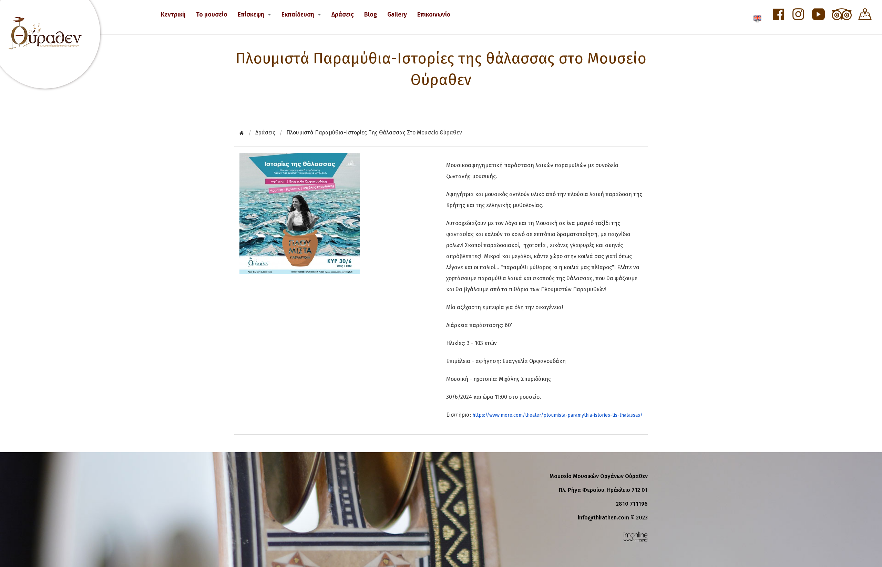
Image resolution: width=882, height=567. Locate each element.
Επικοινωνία (434, 14)
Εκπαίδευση (297, 14)
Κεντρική (173, 14)
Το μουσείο (211, 14)
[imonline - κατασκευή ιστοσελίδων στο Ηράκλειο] (635, 536)
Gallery (397, 14)
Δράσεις (342, 14)
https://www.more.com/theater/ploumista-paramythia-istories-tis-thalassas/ (557, 415)
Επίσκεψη (251, 14)
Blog (370, 14)
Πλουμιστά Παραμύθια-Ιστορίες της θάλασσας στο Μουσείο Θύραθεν (374, 132)
